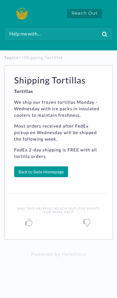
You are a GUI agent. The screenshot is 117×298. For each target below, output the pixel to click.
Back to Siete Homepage (41, 171)
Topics (11, 57)
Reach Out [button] (84, 13)
